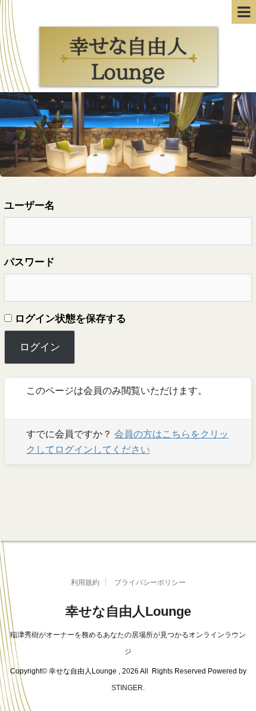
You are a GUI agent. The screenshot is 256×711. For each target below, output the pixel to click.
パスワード (29, 262)
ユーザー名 (29, 205)
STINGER (127, 688)
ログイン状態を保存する (69, 318)
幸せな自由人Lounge (128, 611)
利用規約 (85, 582)
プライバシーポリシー (150, 582)
